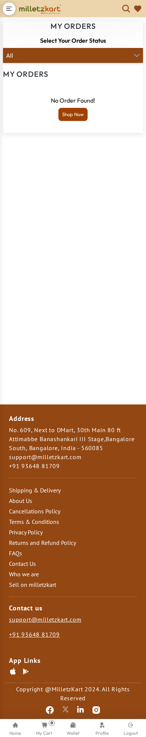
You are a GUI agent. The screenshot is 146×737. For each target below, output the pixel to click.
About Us (20, 500)
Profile (102, 733)
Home (15, 733)
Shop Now (73, 114)
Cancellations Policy (34, 511)
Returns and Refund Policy (42, 542)
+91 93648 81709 (34, 634)
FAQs (15, 553)
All (9, 55)
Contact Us (22, 563)
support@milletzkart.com (45, 619)
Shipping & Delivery (35, 490)
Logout (131, 733)
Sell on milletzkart (32, 584)
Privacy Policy (26, 532)
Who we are (24, 574)
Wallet (73, 733)
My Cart (44, 728)
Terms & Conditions (34, 521)
